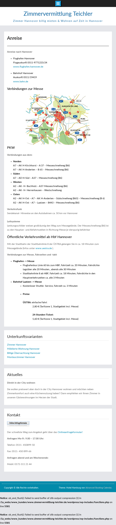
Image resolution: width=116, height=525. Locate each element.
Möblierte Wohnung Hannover (23, 349)
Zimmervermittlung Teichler (58, 14)
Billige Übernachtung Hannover (23, 353)
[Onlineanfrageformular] (18, 426)
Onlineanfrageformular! (70, 432)
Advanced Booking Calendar (98, 488)
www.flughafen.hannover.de (28, 66)
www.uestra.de (43, 248)
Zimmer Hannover (16, 345)
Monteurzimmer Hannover (21, 357)
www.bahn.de (20, 81)
